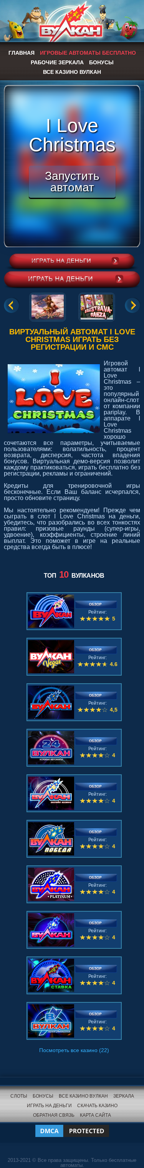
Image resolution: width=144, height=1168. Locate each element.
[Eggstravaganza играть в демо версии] (96, 306)
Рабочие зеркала (57, 62)
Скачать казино (97, 1105)
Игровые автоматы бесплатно (88, 52)
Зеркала (123, 1096)
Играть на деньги (49, 1105)
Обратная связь (53, 1115)
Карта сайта (95, 1115)
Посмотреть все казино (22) (74, 1050)
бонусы (43, 1096)
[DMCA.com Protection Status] (72, 1126)
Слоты (18, 1096)
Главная (21, 52)
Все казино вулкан (72, 72)
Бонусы (101, 62)
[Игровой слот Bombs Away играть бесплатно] (47, 306)
